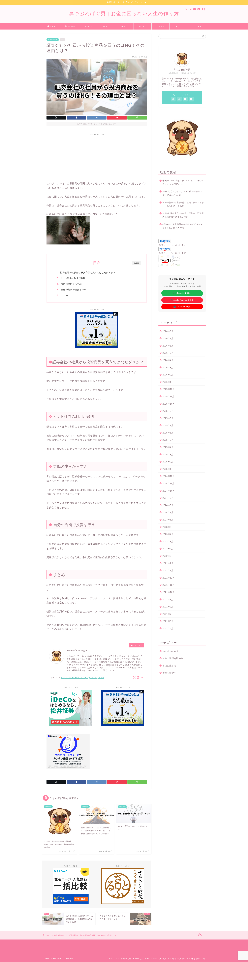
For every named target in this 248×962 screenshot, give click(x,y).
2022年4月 (168, 548)
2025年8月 (168, 418)
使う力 (106, 26)
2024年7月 (168, 512)
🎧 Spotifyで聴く (182, 293)
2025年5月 (168, 440)
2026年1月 (168, 382)
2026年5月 (168, 353)
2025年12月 (168, 389)
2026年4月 (168, 360)
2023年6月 (168, 519)
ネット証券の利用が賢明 (73, 278)
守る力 (124, 26)
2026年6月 (168, 346)
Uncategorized (170, 651)
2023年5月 (168, 527)
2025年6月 (168, 432)
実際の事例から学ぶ (71, 284)
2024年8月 (168, 505)
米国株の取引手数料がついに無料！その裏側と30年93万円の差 (182, 182)
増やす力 (142, 26)
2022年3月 (168, 556)
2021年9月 (168, 599)
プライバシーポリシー (53, 958)
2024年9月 (168, 498)
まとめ (64, 295)
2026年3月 (168, 367)
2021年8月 (168, 606)
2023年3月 (168, 541)
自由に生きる (169, 665)
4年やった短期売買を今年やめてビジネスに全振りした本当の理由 (183, 226)
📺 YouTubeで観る (182, 307)
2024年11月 (168, 483)
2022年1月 (168, 570)
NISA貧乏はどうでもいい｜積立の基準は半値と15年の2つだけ (183, 193)
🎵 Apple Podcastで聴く (182, 300)
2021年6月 (168, 621)
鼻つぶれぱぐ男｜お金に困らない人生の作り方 (124, 13)
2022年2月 (168, 563)
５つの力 (88, 26)
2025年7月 (168, 425)
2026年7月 (168, 338)
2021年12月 (168, 578)
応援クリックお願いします (172, 245)
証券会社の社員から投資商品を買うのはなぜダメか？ (87, 272)
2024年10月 (168, 491)
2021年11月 (168, 585)
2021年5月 (168, 628)
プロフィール (197, 27)
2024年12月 (168, 476)
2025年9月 (168, 411)
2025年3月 (168, 454)
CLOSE (137, 263)
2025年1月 (168, 469)
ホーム (53, 26)
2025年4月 (168, 447)
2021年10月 (168, 592)
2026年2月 (168, 374)
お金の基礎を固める (172, 658)
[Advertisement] (96, 157)
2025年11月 (168, 396)
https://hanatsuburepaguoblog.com (82, 677)
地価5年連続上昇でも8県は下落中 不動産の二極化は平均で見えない (183, 215)
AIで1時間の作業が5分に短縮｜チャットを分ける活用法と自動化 (183, 204)
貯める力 (161, 26)
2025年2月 (168, 461)
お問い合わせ (71, 27)
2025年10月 (168, 404)
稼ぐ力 (179, 26)
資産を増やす (52, 39)
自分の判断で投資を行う (73, 289)
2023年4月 (168, 534)
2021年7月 (168, 614)
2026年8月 (168, 331)
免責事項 (69, 958)
